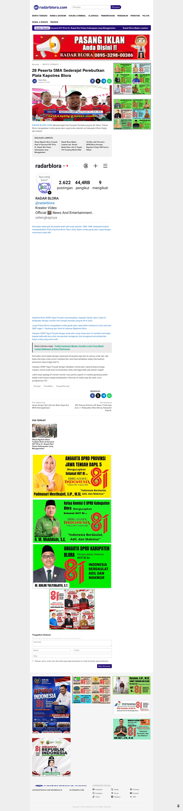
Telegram (117, 797)
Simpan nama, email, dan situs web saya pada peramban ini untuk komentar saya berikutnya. (72, 661)
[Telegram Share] (103, 81)
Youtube (136, 793)
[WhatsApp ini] (109, 81)
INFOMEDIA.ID (56, 790)
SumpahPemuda (62, 386)
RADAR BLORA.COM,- (42, 125)
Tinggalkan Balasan (41, 634)
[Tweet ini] (98, 81)
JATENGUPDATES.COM (41, 790)
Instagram (98, 793)
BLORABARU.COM (77, 790)
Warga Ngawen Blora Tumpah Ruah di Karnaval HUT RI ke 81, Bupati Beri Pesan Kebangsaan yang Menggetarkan (46, 147)
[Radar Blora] (51, 7)
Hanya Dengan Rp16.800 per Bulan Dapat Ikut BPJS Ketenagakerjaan (50, 405)
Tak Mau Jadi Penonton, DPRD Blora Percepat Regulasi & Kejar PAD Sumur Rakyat (97, 146)
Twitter (116, 789)
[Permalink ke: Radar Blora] (34, 81)
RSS (134, 797)
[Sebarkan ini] (92, 81)
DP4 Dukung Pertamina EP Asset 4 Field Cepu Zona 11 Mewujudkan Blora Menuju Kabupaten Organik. (93, 406)
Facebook (98, 789)
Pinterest (136, 789)
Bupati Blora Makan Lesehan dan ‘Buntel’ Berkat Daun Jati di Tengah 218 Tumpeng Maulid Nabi (112, 28)
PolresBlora (48, 386)
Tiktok (97, 797)
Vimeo (116, 793)
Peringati (36, 386)
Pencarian (116, 7)
